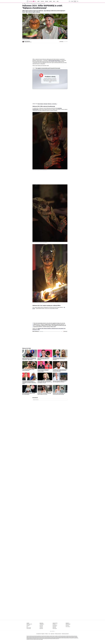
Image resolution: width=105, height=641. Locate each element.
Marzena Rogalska (55, 628)
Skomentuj (61, 41)
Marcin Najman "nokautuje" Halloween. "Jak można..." (47, 103)
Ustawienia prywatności (65, 633)
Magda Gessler (54, 627)
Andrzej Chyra (41, 626)
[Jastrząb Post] (33, 1)
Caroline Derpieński (29, 628)
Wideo (57, 1)
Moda (54, 1)
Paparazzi (46, 1)
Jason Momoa (41, 627)
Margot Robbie (41, 628)
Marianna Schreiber (29, 627)
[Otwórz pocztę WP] (69, 1)
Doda (27, 626)
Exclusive (42, 1)
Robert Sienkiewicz (27, 41)
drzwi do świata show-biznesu (54, 60)
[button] (72, 1)
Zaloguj (75, 1)
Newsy (38, 1)
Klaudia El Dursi (54, 626)
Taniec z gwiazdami (68, 626)
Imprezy (50, 1)
